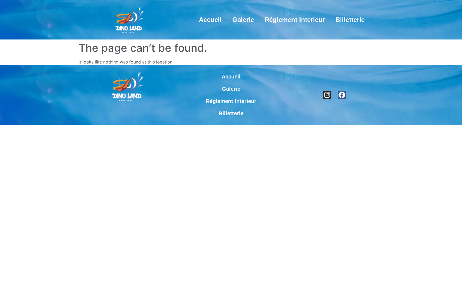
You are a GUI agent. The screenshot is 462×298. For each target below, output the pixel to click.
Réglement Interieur (295, 19)
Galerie (243, 19)
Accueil (210, 19)
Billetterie (350, 19)
